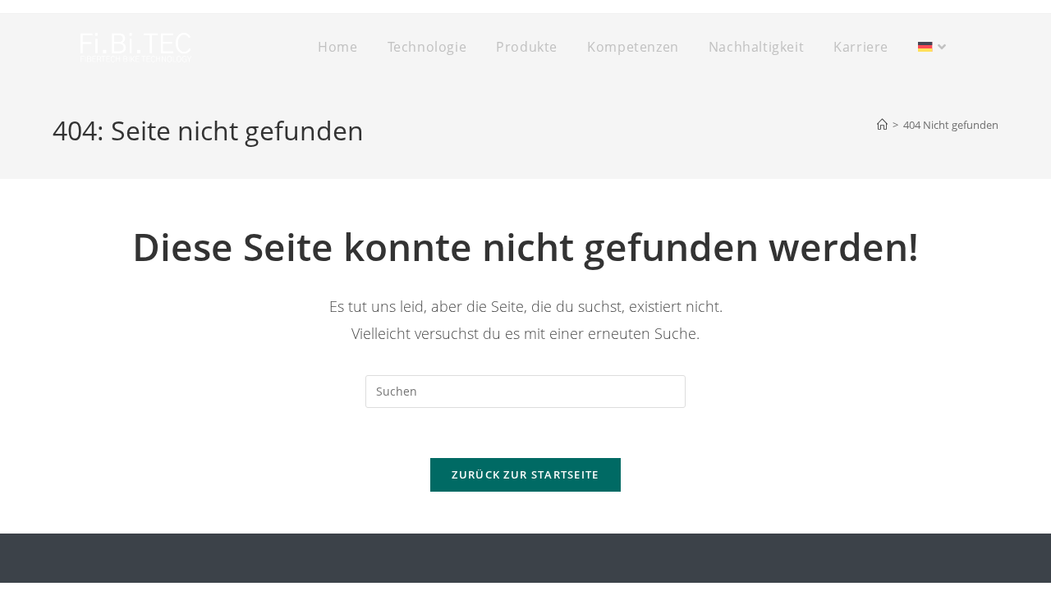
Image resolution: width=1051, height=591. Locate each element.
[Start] (882, 124)
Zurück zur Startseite (525, 474)
